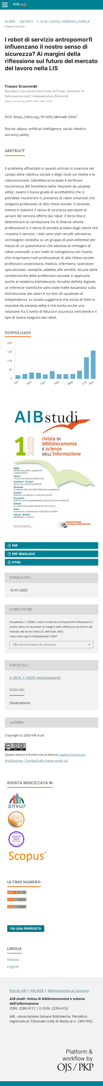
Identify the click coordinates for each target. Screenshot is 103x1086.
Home (10, 22)
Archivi (26, 22)
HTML (16, 562)
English (13, 966)
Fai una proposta (25, 928)
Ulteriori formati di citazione (34, 645)
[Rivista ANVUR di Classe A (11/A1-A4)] (17, 808)
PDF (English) (23, 554)
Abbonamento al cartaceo (68, 990)
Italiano (13, 959)
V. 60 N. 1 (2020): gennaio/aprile (63, 22)
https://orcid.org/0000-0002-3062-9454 (28, 101)
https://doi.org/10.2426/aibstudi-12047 (45, 117)
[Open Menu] (5, 5)
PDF (14, 545)
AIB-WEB (37, 990)
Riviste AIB (18, 990)
